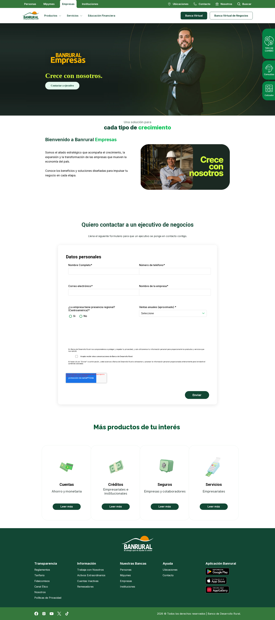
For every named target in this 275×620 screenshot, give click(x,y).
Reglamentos (42, 569)
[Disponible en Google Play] (217, 571)
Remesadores (85, 586)
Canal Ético (41, 586)
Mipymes (49, 4)
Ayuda (168, 563)
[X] (59, 614)
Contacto (168, 575)
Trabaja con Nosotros (90, 569)
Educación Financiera (101, 15)
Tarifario (39, 575)
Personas (30, 4)
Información (86, 563)
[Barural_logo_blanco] (137, 543)
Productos (50, 15)
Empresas (68, 4)
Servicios (72, 15)
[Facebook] (36, 614)
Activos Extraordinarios (91, 575)
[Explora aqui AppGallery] (217, 589)
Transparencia (45, 563)
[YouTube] (51, 614)
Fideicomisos (42, 581)
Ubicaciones (170, 569)
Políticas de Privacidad (47, 597)
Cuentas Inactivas (88, 581)
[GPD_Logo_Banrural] (32, 15)
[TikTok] (67, 614)
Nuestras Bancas (133, 563)
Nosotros (40, 592)
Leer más (66, 506)
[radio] (71, 316)
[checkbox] (102, 316)
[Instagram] (44, 614)
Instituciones (90, 4)
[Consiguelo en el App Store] (216, 580)
